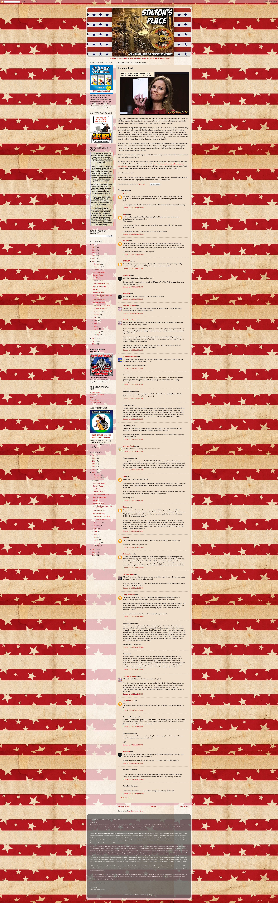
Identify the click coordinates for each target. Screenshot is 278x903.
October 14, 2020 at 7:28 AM (133, 399)
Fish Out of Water (129, 305)
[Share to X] (155, 184)
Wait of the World (99, 272)
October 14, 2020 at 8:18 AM (133, 419)
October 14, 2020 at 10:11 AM (133, 531)
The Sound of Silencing (101, 284)
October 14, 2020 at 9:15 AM (133, 470)
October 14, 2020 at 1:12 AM (133, 269)
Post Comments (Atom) (135, 811)
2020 (94, 261)
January (97, 335)
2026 (94, 244)
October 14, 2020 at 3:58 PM (133, 710)
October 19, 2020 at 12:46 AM (133, 793)
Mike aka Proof (128, 446)
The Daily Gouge (95, 402)
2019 (94, 338)
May (95, 323)
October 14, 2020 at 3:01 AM (133, 287)
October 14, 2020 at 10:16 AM (133, 547)
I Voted (95, 289)
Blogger (151, 895)
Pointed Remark (98, 275)
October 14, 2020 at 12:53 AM (133, 254)
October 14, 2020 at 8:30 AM (133, 451)
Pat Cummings (128, 574)
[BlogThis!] (153, 184)
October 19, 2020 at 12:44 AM (133, 779)
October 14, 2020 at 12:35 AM (133, 207)
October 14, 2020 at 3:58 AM (133, 368)
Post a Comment (126, 798)
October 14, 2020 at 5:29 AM (133, 384)
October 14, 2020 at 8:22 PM (133, 745)
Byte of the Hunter (99, 286)
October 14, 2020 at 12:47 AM (133, 234)
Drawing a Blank (98, 292)
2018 (94, 341)
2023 (94, 253)
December (97, 264)
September (98, 312)
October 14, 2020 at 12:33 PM (133, 647)
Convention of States (97, 395)
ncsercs (126, 240)
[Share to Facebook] (157, 184)
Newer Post (123, 806)
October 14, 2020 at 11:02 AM (133, 588)
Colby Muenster (129, 594)
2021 (94, 258)
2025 (94, 247)
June (96, 320)
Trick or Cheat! (98, 281)
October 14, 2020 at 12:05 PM (133, 616)
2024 (94, 250)
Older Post (183, 806)
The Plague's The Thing (101, 305)
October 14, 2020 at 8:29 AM (133, 439)
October (97, 269)
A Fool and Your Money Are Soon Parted (102, 296)
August (96, 315)
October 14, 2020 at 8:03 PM (133, 726)
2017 (94, 344)
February (97, 332)
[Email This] (151, 184)
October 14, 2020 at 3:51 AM (133, 350)
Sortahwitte (127, 554)
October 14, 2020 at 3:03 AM (133, 299)
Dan (124, 214)
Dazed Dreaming (99, 302)
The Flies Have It (99, 299)
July (95, 317)
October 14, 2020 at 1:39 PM (133, 694)
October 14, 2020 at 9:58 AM (133, 500)
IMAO (91, 397)
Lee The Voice (128, 701)
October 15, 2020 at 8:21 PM (133, 763)
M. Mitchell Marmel (130, 356)
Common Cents (95, 392)
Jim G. (125, 194)
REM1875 (126, 275)
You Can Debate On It (100, 308)
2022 (94, 256)
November (97, 267)
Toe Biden (96, 278)
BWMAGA (126, 261)
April (95, 326)
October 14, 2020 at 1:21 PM (133, 669)
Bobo (125, 507)
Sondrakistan (94, 400)
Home (153, 806)
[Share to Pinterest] (159, 184)
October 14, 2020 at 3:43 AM (133, 313)
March (96, 329)
